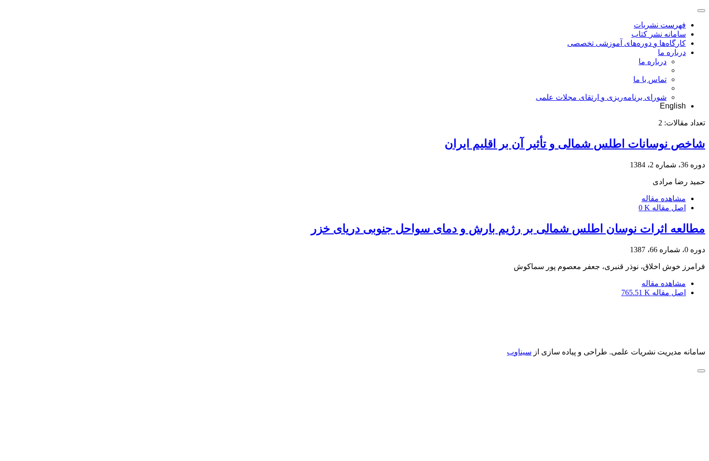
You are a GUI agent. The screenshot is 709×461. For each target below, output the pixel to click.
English (673, 106)
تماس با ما (650, 79)
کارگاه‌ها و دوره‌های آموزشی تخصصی (626, 43)
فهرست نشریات (660, 25)
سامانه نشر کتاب (658, 34)
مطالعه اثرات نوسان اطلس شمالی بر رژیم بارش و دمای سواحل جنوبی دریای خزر (508, 228)
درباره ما (672, 52)
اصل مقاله (662, 207)
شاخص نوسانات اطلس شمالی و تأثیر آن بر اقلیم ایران (575, 143)
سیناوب (519, 352)
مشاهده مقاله (663, 198)
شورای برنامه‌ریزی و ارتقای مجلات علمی (601, 97)
